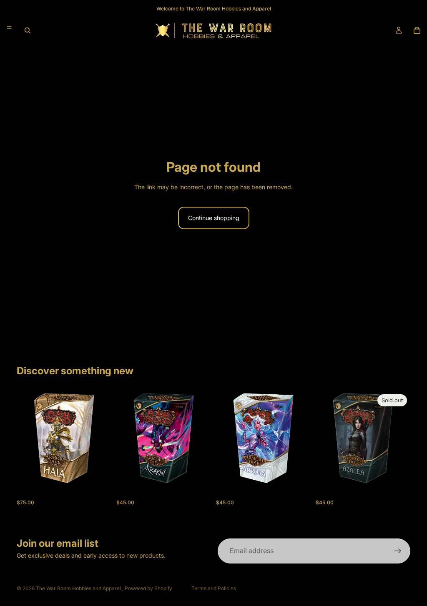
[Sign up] (398, 551)
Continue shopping (213, 217)
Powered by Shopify (148, 588)
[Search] (27, 30)
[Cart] (417, 30)
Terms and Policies (213, 588)
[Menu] (9, 27)
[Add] (98, 472)
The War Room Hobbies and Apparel (79, 588)
